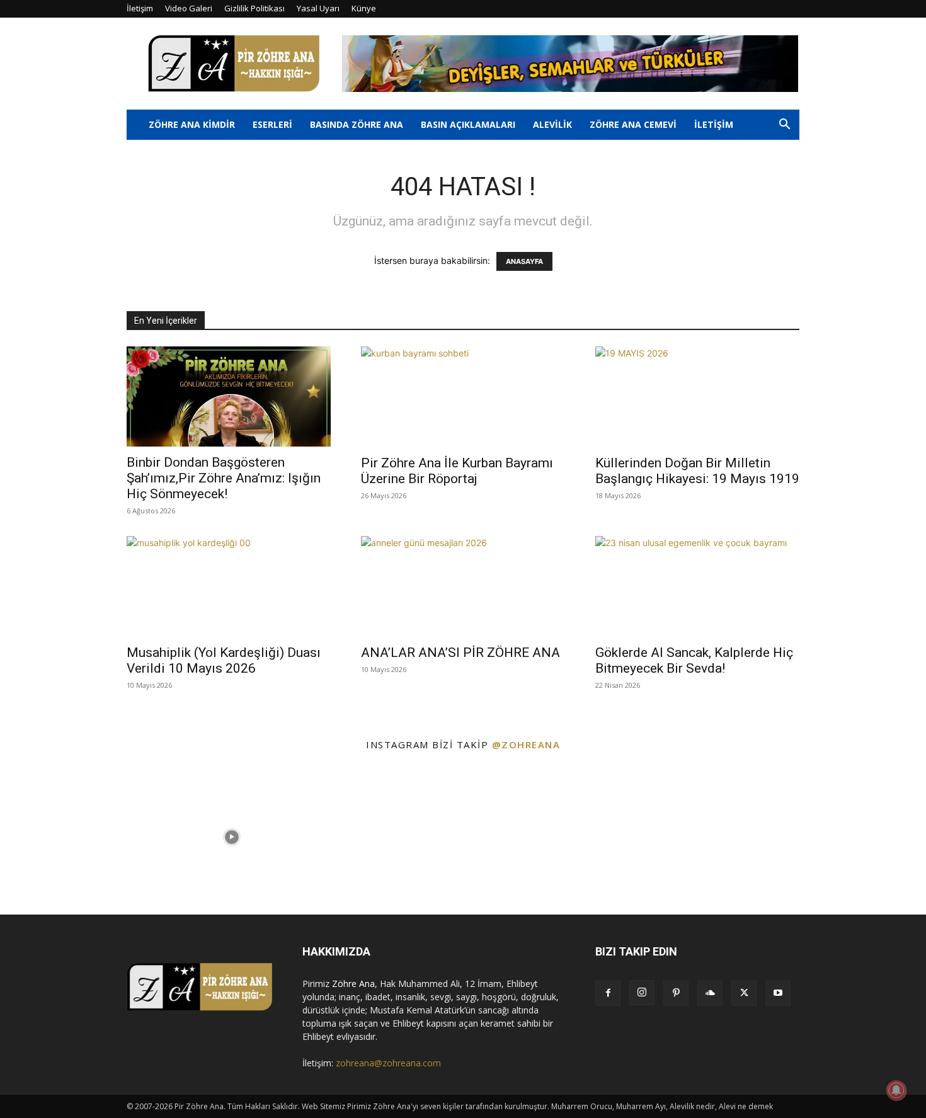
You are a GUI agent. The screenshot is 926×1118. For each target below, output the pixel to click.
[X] (744, 993)
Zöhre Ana (353, 984)
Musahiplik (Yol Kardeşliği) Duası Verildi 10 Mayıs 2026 (224, 660)
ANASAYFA (524, 261)
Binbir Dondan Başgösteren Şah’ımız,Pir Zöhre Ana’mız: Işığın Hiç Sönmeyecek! (224, 478)
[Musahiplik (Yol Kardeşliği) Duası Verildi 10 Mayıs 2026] (229, 586)
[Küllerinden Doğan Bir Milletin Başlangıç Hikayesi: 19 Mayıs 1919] (697, 396)
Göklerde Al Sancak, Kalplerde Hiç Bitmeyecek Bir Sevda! (694, 660)
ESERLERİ (272, 124)
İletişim (140, 8)
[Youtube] (778, 993)
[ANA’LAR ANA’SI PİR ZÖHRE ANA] (463, 586)
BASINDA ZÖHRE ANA (356, 124)
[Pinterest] (676, 993)
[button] (784, 126)
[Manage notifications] (896, 1090)
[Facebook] (607, 993)
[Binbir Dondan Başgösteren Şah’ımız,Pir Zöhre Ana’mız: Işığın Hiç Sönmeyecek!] (229, 396)
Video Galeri (188, 8)
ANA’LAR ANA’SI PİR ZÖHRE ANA (460, 652)
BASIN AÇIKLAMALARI (468, 124)
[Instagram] (641, 992)
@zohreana (526, 744)
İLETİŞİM (713, 124)
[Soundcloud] (710, 993)
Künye (364, 8)
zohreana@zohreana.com (388, 1063)
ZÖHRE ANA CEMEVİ (633, 124)
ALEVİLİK (552, 124)
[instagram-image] (77, 837)
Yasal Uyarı (318, 8)
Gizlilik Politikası (254, 8)
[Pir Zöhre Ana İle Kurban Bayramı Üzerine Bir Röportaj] (463, 396)
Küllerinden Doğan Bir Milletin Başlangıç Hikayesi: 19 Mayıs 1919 (697, 470)
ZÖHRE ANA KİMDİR (192, 124)
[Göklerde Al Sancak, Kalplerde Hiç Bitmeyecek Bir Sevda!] (697, 586)
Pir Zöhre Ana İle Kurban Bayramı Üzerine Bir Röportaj (457, 470)
